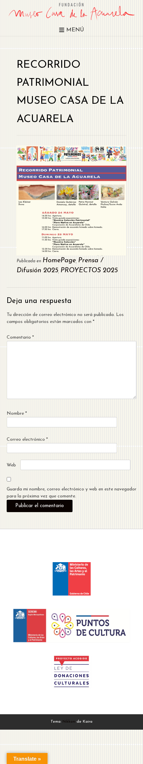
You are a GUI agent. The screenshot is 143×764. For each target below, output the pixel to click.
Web (11, 465)
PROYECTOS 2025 (89, 270)
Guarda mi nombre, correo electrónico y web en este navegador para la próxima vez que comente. (71, 493)
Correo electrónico (27, 439)
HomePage (59, 260)
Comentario (20, 337)
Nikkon (69, 722)
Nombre (17, 413)
